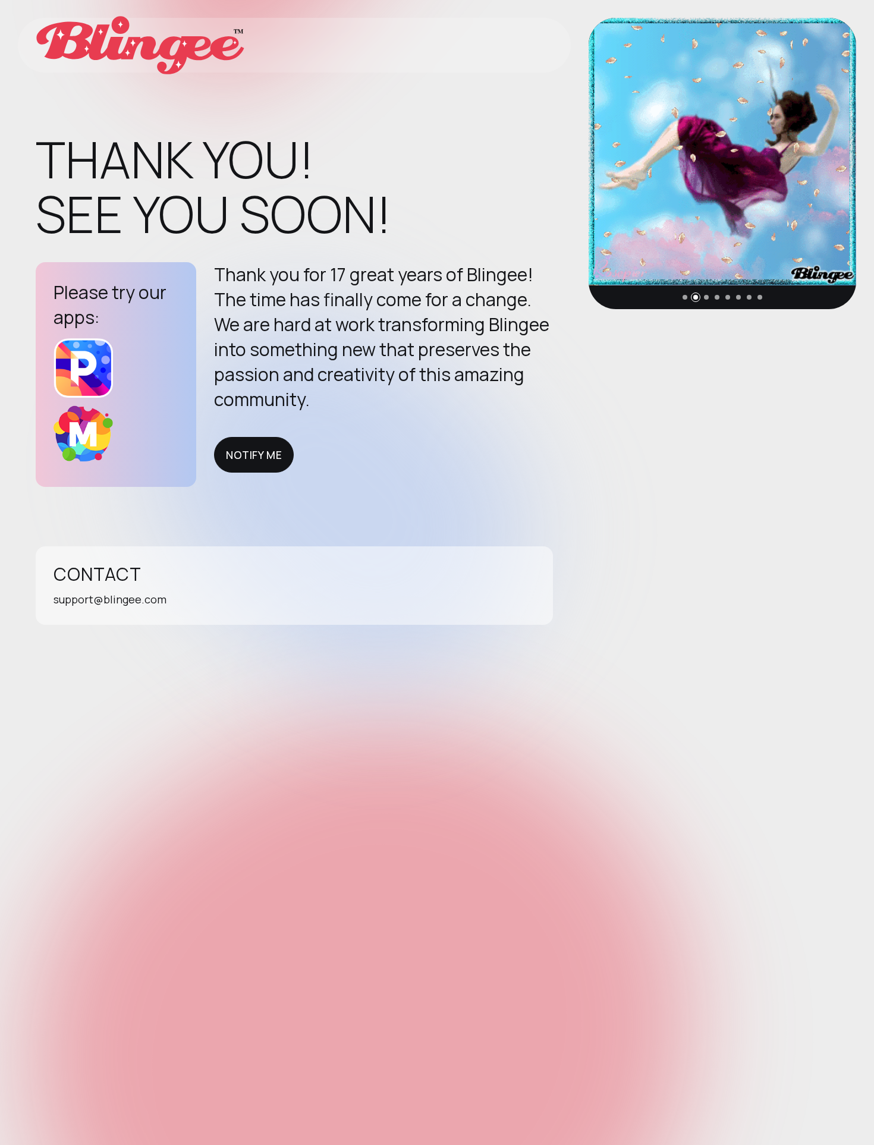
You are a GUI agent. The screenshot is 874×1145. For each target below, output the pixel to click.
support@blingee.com (110, 599)
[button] (685, 297)
